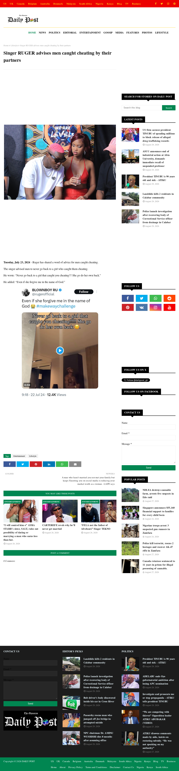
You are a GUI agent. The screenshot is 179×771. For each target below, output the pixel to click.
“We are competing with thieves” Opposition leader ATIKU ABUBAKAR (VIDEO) (157, 717)
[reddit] (169, 298)
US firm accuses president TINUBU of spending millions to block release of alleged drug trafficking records (159, 135)
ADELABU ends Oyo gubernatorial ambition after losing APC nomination (158, 679)
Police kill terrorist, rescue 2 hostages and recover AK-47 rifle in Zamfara (158, 546)
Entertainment (19, 456)
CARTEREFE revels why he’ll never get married (58, 527)
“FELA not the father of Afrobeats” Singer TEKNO (95, 527)
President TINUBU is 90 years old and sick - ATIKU (159, 178)
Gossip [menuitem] (108, 32)
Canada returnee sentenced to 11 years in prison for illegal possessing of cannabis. (159, 564)
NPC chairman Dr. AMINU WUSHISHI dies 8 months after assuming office (98, 736)
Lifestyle (14, 45)
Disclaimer (115, 767)
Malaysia (71, 3)
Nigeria (99, 3)
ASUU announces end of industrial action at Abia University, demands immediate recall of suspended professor (156, 158)
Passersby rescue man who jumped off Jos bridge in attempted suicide (98, 718)
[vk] (142, 307)
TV (126, 3)
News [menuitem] (42, 32)
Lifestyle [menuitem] (162, 32)
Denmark (58, 3)
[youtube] (169, 307)
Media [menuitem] (119, 32)
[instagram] (168, 3)
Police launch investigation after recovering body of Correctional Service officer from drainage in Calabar (158, 216)
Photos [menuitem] (147, 32)
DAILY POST (28, 761)
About (62, 767)
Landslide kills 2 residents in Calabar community (158, 195)
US (4, 3)
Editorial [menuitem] (70, 32)
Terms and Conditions (96, 767)
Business (136, 3)
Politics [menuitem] (54, 32)
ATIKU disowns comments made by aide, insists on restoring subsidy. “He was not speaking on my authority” (157, 740)
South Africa (85, 3)
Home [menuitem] (32, 32)
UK (11, 3)
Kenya (110, 3)
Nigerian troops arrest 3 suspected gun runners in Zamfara (156, 529)
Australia (45, 3)
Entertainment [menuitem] (90, 32)
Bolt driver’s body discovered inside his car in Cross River (99, 699)
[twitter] (161, 3)
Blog (119, 3)
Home (6, 45)
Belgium (32, 3)
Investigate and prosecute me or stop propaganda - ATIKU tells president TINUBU (158, 697)
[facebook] (156, 3)
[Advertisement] (59, 97)
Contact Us (128, 767)
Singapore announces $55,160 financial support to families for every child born (159, 511)
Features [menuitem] (132, 32)
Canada (21, 3)
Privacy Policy (75, 767)
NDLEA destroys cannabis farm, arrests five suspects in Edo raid (158, 493)
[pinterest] (174, 3)
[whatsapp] (155, 298)
